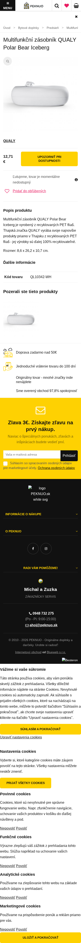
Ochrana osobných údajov (56, 468)
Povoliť (21, 828)
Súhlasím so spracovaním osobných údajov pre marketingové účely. (39, 465)
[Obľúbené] (66, 5)
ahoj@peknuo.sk (43, 625)
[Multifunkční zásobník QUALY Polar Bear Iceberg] (40, 94)
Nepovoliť (7, 828)
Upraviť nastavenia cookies (21, 737)
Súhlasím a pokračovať (40, 729)
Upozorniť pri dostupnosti (49, 158)
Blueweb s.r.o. (56, 652)
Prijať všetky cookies (25, 783)
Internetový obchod (28, 652)
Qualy (9, 141)
